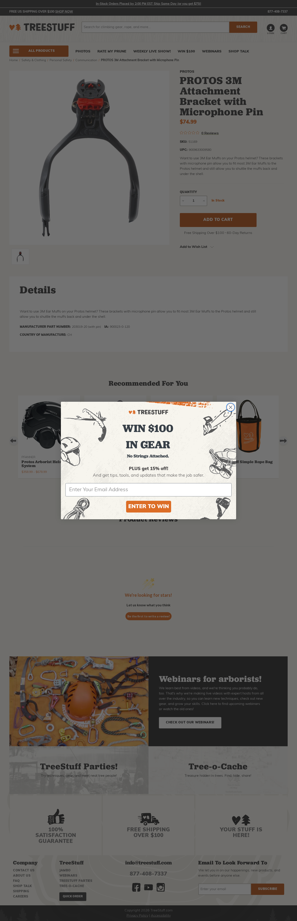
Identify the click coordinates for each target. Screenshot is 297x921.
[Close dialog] (230, 407)
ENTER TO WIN (148, 506)
